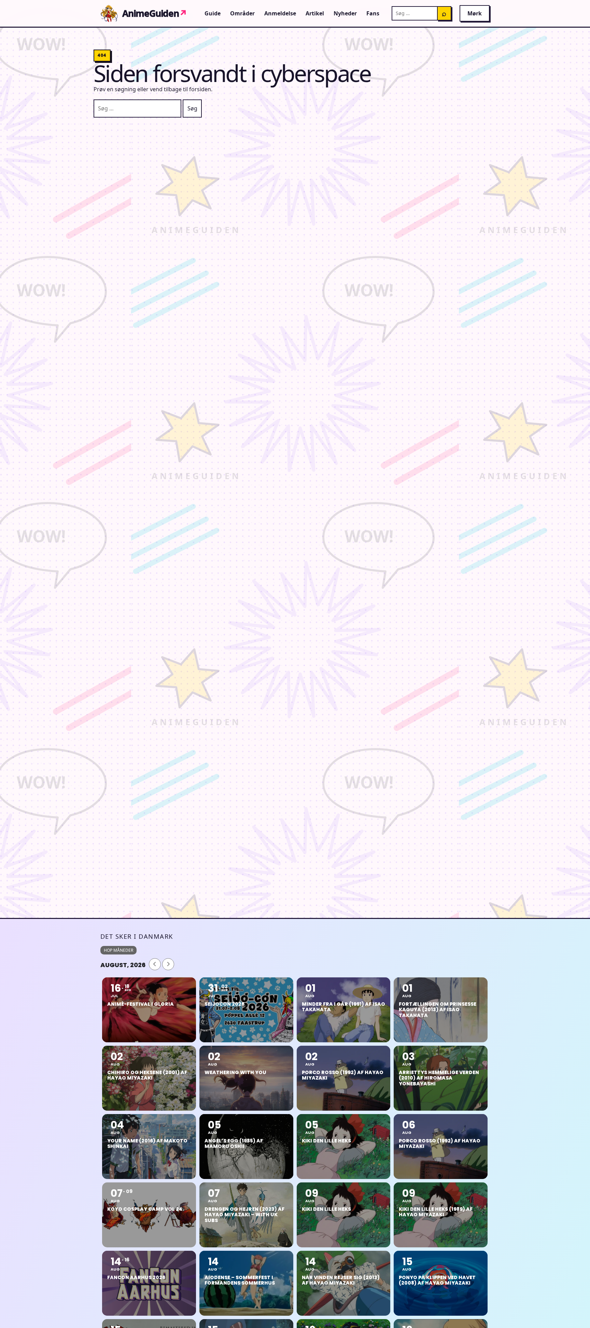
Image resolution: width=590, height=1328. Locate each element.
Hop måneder (118, 950)
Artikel (315, 13)
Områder (242, 13)
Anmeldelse (280, 13)
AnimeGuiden (154, 13)
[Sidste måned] (155, 964)
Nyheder (345, 13)
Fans (372, 13)
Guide (213, 13)
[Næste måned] (168, 964)
